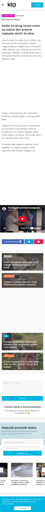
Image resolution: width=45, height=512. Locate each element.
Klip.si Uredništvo (14, 20)
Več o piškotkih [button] (8, 504)
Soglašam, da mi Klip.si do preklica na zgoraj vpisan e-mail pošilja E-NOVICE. (23, 447)
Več (18, 448)
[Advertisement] (22, 85)
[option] (22, 474)
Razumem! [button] (22, 508)
